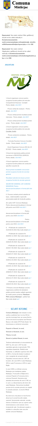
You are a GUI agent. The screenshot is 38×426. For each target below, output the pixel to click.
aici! (18, 299)
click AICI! (18, 105)
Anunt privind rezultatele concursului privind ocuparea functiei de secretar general (17, 172)
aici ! (29, 230)
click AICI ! (23, 207)
